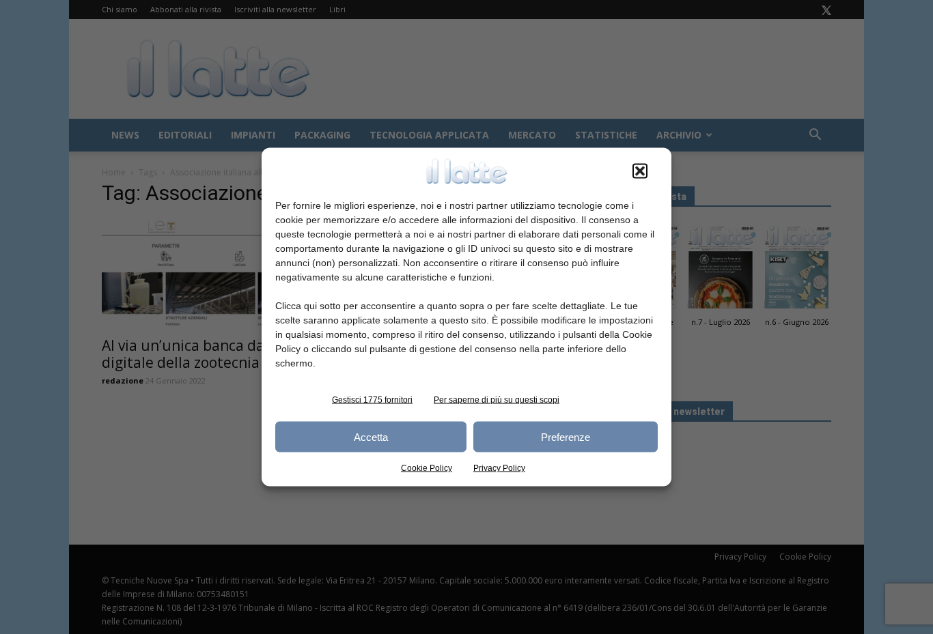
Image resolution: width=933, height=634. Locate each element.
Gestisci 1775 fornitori (372, 400)
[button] (640, 171)
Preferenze (565, 436)
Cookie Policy (426, 468)
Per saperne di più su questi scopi (496, 400)
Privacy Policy (499, 468)
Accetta (371, 436)
